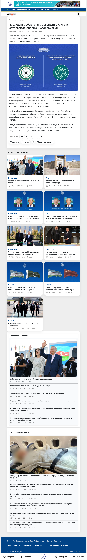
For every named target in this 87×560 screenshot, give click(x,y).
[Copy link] (41, 137)
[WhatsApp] (36, 137)
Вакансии (38, 545)
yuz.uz (78, 552)
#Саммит (25, 142)
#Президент (14, 142)
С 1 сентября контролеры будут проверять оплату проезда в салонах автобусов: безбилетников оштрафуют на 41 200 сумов (41, 505)
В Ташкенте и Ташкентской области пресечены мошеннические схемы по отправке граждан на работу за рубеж (42, 524)
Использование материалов (56, 545)
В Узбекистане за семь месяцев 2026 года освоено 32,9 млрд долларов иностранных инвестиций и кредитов (43, 409)
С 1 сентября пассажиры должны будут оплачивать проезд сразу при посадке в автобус (41, 495)
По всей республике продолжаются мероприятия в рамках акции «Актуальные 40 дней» (42, 514)
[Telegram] (21, 137)
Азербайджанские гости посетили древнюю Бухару (30, 386)
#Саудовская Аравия (45, 142)
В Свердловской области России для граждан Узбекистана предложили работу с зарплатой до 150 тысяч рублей (41, 485)
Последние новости (19, 336)
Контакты (27, 545)
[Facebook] (26, 137)
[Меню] (79, 14)
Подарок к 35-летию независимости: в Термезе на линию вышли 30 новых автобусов (43, 401)
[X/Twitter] (31, 137)
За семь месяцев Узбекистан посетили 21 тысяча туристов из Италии (37, 393)
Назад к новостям (19, 20)
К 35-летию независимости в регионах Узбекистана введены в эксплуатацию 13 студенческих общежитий (41, 419)
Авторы (17, 545)
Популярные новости (20, 432)
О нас (9, 545)
